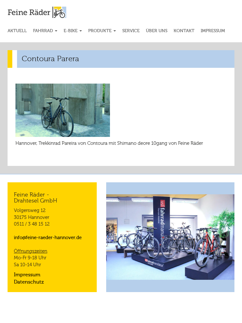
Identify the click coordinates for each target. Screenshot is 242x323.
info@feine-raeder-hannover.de (48, 237)
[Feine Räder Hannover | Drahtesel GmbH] (42, 12)
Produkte (100, 30)
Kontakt (184, 30)
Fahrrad (43, 30)
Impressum (213, 30)
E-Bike (71, 30)
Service (131, 30)
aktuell (17, 30)
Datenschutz (29, 282)
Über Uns (156, 30)
